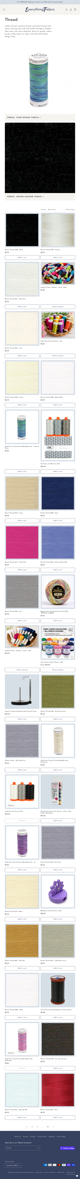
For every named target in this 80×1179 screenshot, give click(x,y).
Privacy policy (39, 1172)
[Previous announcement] (4, 2)
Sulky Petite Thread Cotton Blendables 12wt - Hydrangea (19, 1059)
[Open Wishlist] (77, 1176)
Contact (33, 1136)
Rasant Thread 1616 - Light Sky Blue (16, 1109)
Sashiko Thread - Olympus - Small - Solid (53, 287)
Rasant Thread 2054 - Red (49, 1109)
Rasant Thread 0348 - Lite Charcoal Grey (54, 1058)
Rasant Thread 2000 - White (14, 1009)
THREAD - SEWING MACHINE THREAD (24, 197)
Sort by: (43, 209)
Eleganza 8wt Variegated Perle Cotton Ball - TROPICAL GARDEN (55, 612)
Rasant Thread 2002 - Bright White (52, 397)
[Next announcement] (76, 2)
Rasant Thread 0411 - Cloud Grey (15, 299)
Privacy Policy (42, 1136)
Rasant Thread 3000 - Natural (50, 249)
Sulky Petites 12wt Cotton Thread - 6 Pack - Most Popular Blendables (56, 812)
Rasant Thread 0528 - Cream (14, 397)
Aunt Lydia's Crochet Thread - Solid (52, 662)
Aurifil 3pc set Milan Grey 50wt (50, 463)
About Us (18, 1136)
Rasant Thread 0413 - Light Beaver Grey (53, 960)
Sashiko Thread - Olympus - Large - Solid (18, 650)
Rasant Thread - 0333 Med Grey (15, 760)
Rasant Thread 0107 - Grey (13, 611)
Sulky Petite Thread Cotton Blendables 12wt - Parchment (55, 761)
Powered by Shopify (28, 1172)
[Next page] (53, 1127)
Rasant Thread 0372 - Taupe (14, 513)
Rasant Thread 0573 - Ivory (13, 348)
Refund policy (61, 1172)
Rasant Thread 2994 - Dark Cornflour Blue (54, 562)
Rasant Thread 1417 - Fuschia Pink (15, 562)
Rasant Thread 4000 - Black (14, 249)
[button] (4, 9)
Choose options (58, 306)
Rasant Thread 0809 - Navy (49, 513)
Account (25, 1136)
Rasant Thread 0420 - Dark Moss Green (53, 711)
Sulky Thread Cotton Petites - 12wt (51, 341)
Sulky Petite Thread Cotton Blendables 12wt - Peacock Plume (22, 447)
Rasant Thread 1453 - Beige (13, 911)
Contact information (49, 1172)
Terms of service (71, 1174)
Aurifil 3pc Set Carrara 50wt (14, 811)
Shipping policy (71, 1172)
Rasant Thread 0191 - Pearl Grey (51, 862)
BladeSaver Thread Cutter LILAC (51, 910)
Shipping (52, 1136)
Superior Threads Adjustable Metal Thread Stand (20, 711)
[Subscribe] (38, 1148)
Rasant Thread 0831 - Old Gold (15, 960)
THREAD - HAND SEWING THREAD (23, 118)
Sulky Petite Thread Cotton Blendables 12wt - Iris (20, 862)
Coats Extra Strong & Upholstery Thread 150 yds (56, 1009)
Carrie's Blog (61, 1136)
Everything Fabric (17, 1172)
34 (48, 1126)
